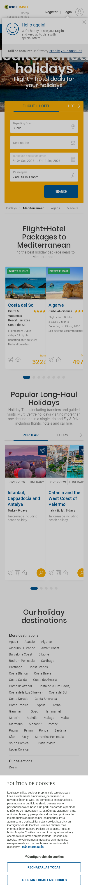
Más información (33, 847)
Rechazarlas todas (44, 867)
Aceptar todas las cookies (44, 880)
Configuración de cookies (45, 857)
